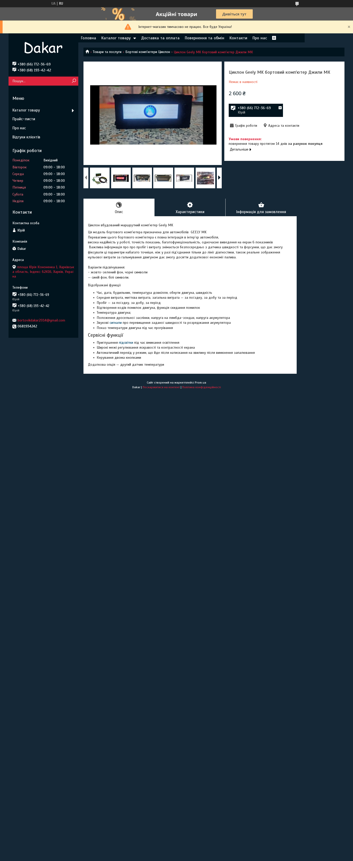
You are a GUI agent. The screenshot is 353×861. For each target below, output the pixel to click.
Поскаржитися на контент (161, 387)
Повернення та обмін (204, 38)
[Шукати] (73, 81)
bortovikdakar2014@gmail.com (41, 320)
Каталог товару (116, 38)
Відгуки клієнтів (26, 137)
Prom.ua (200, 382)
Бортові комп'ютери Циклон (147, 52)
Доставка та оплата (160, 38)
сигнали (116, 322)
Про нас (259, 38)
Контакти (238, 38)
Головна (88, 38)
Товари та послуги (107, 52)
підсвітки (126, 342)
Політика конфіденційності (201, 387)
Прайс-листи (23, 119)
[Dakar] (43, 47)
